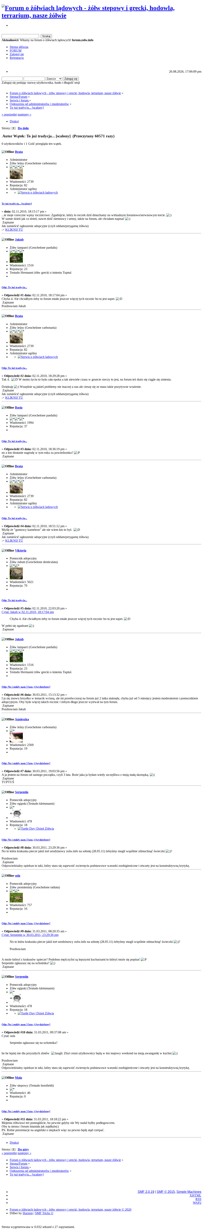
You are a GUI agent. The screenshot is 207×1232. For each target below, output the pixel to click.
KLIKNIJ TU (14, 229)
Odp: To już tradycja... (14, 287)
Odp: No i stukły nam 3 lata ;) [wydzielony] (26, 686)
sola (17, 875)
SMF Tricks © (44, 1213)
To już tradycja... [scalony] (17, 203)
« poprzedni (9, 114)
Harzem (28, 1213)
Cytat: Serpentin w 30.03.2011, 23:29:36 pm (30, 935)
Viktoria (20, 550)
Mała (18, 1077)
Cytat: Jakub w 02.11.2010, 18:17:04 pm (28, 612)
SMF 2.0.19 (146, 1191)
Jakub (19, 239)
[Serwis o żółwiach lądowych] (38, 192)
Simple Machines (188, 1191)
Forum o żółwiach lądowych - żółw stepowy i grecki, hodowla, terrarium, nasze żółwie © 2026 (70, 1209)
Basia (18, 407)
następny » (24, 114)
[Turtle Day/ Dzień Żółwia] (36, 828)
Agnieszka (22, 719)
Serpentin (21, 792)
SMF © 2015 (166, 1191)
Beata (19, 151)
